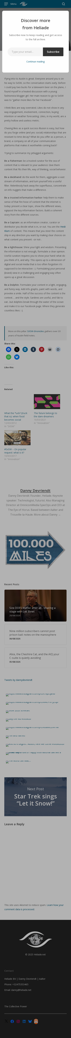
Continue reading (35, 61)
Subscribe (53, 52)
